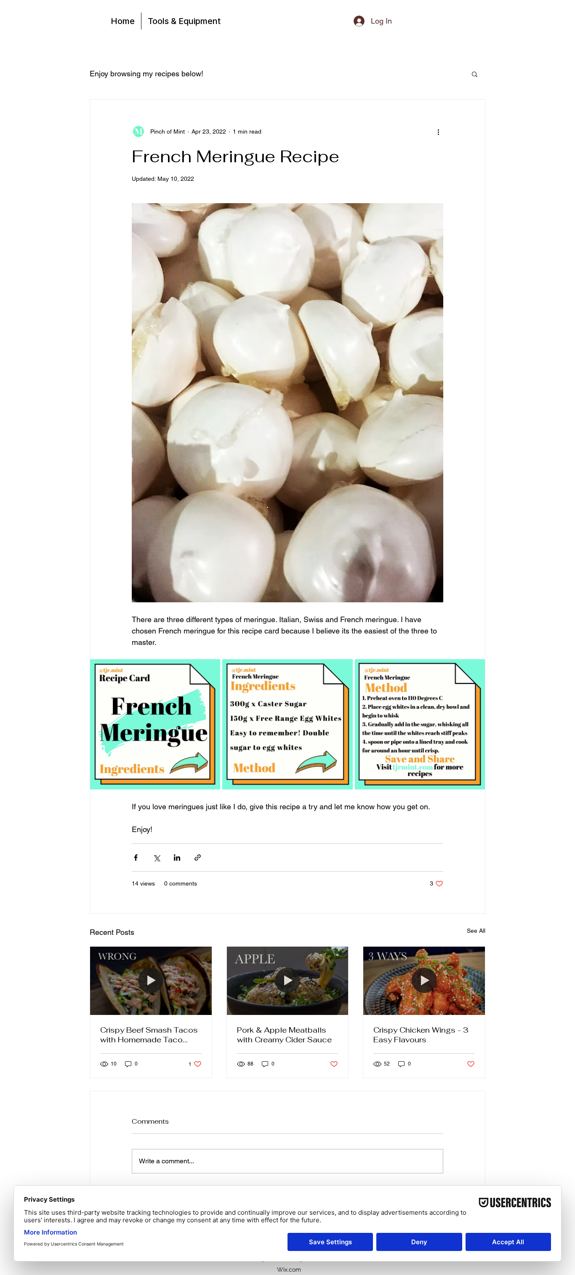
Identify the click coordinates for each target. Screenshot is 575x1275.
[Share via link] (198, 858)
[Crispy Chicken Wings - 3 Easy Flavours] (424, 981)
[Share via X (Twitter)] (156, 858)
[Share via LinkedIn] (177, 858)
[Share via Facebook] (136, 858)
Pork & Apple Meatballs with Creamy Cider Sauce (284, 1034)
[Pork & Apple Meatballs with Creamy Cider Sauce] (288, 981)
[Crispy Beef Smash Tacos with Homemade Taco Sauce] (151, 981)
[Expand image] (155, 724)
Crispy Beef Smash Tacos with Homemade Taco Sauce (149, 1034)
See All (476, 930)
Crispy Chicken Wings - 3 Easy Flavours (421, 1034)
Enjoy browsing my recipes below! (146, 73)
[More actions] (438, 131)
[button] (475, 73)
